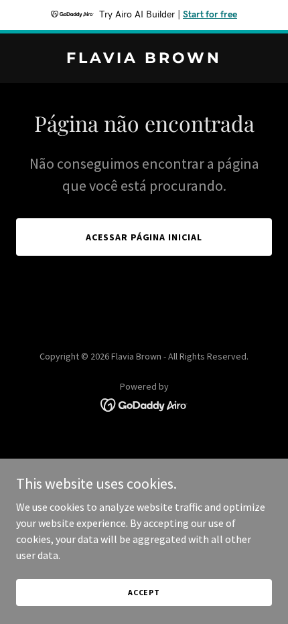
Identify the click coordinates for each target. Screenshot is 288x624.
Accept (144, 592)
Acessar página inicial (144, 237)
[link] (144, 59)
